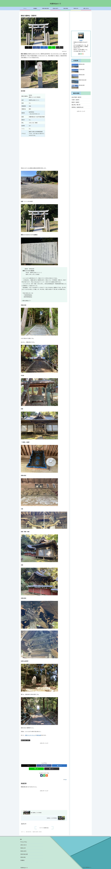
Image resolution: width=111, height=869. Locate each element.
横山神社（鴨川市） (76, 104)
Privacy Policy (23, 842)
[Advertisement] (44, 752)
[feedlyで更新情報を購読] (44, 775)
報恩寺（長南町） (76, 102)
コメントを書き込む (44, 827)
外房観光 (22, 860)
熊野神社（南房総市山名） (78, 107)
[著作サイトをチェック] (41, 775)
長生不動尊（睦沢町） (77, 97)
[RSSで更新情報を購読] (47, 775)
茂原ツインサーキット (30, 735)
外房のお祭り (23, 851)
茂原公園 (38, 735)
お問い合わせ (23, 845)
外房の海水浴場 (24, 854)
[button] (59, 47)
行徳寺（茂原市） (76, 99)
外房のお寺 (23, 848)
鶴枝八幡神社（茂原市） (26, 740)
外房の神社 (23, 857)
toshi (80, 40)
